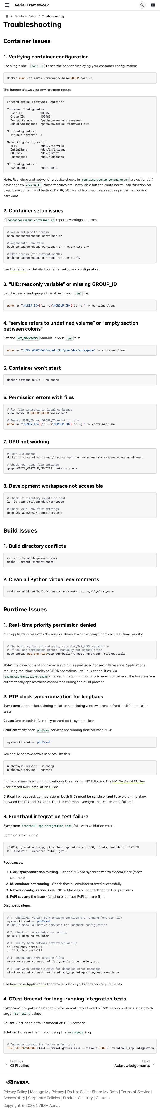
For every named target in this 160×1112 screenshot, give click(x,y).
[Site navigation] (7, 5)
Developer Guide (25, 16)
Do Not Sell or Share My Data (92, 1091)
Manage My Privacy (47, 1091)
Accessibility (14, 1098)
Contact (103, 1098)
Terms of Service (135, 1091)
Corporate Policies (44, 1098)
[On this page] (153, 5)
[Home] (7, 16)
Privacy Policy (15, 1091)
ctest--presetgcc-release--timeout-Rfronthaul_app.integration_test (81, 1046)
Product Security (78, 1098)
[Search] (142, 5)
